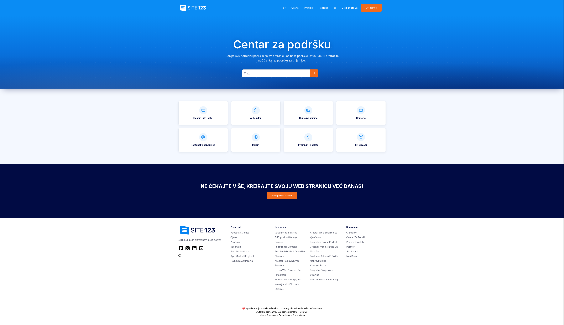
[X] (187, 248)
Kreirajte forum (318, 265)
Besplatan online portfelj (323, 242)
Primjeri (308, 7)
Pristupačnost (299, 315)
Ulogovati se (350, 7)
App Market (242, 256)
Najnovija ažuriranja (241, 261)
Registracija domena (286, 246)
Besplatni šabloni (239, 251)
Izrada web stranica (286, 232)
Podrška (323, 7)
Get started (371, 8)
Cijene (295, 7)
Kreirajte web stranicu (282, 195)
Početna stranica (239, 232)
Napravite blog (318, 261)
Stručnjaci (351, 251)
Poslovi (355, 242)
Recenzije (235, 246)
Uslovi (262, 315)
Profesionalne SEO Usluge (324, 279)
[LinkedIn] (194, 248)
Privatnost (271, 315)
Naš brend (352, 256)
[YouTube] (201, 248)
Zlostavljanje (284, 315)
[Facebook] (181, 248)
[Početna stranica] (284, 8)
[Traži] (313, 73)
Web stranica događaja (288, 279)
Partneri (350, 246)
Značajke (235, 242)
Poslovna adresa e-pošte (324, 256)
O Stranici (351, 232)
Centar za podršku (356, 237)
